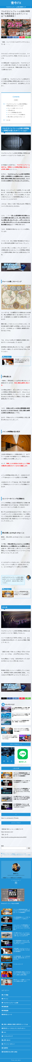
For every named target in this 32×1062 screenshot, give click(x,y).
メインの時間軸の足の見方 (15, 112)
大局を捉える (11, 110)
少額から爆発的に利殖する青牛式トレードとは (15, 1024)
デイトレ (8, 853)
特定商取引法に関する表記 (10, 1051)
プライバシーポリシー (9, 1044)
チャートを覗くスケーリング (15, 108)
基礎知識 (5, 1006)
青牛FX (16, 3)
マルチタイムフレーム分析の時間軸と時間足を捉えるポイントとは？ (17, 104)
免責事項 (5, 1048)
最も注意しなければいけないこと (16, 116)
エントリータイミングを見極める (16, 114)
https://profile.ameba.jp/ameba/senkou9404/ (13, 837)
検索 (2, 846)
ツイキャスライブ (8, 1036)
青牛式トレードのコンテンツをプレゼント (14, 1028)
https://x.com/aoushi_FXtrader (10, 818)
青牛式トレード (7, 1014)
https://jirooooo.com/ (7, 832)
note (4, 1032)
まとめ (8, 120)
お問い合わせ (6, 1040)
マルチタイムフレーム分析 (21, 853)
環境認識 (13, 853)
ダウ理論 (5, 995)
